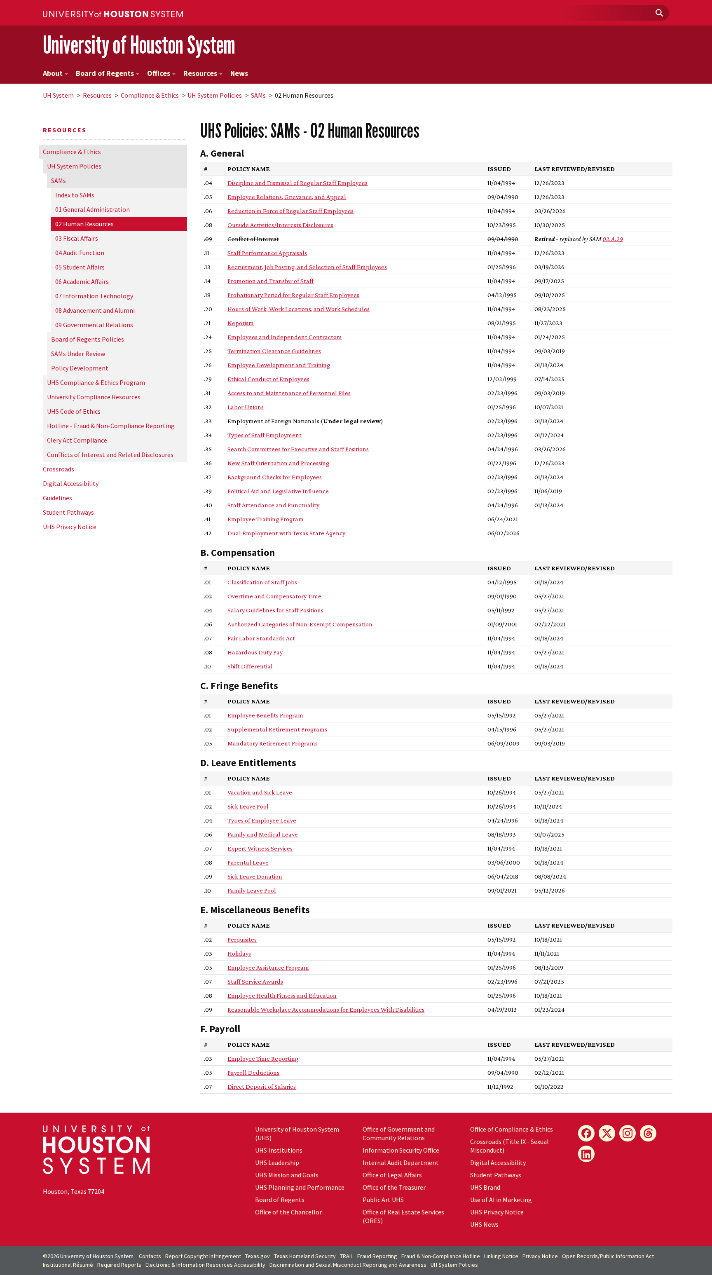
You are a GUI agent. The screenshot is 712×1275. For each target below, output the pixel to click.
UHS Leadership (277, 1162)
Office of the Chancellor (288, 1212)
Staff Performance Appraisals (267, 252)
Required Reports (119, 1264)
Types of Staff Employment (264, 434)
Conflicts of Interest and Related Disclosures (110, 454)
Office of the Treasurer (394, 1187)
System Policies (214, 95)
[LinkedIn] (586, 1154)
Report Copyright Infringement (203, 1256)
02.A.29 (612, 238)
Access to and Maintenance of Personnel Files (289, 392)
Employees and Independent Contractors (284, 336)
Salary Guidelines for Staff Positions (275, 610)
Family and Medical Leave (262, 834)
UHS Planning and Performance (299, 1187)
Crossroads (58, 469)
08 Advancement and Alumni (95, 310)
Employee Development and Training (278, 364)
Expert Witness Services (260, 848)
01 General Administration (92, 209)
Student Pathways (68, 512)
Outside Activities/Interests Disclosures (280, 224)
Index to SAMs (74, 195)
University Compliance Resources (94, 397)
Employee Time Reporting (262, 1058)
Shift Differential (250, 666)
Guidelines (57, 498)
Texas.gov (257, 1256)
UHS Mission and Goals (287, 1175)
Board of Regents (105, 73)
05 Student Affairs (80, 267)
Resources (200, 73)
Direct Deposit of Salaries (261, 1086)
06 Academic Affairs (82, 281)
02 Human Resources (84, 224)
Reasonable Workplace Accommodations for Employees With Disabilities (325, 1009)
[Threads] (648, 1133)
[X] (607, 1133)
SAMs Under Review (78, 353)
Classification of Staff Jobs (262, 582)
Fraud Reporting (377, 1256)
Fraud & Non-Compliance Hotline (440, 1256)
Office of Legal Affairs (392, 1175)
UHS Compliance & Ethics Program (96, 382)
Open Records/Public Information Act (608, 1256)
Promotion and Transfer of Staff (270, 280)
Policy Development (79, 368)
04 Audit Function (79, 252)
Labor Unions (245, 406)
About (53, 73)
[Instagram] (627, 1133)
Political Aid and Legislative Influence (278, 491)
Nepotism (240, 322)
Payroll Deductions (253, 1072)
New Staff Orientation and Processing (278, 462)
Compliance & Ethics (150, 95)
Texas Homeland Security (305, 1256)
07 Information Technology (94, 296)
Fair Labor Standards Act (261, 638)
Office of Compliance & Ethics (511, 1129)
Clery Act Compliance (77, 440)
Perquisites (242, 939)
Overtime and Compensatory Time (274, 596)
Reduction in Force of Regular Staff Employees (290, 210)
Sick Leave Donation (254, 876)
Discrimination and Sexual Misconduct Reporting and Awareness (347, 1264)
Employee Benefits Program (265, 715)
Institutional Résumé (68, 1264)
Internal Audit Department (401, 1162)
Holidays (239, 953)
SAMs (258, 95)
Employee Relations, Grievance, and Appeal (286, 196)
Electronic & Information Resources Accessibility (205, 1264)
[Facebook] (586, 1133)
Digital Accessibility (70, 483)
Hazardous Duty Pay (255, 652)
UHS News (484, 1224)
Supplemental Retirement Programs (277, 729)
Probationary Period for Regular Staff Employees (293, 294)
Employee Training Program (265, 519)
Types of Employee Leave (261, 820)
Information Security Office (401, 1150)
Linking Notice (501, 1256)
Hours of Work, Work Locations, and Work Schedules (298, 308)
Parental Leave (248, 862)
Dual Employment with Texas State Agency (286, 533)
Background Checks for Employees (274, 476)
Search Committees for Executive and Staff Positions (298, 448)
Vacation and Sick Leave (259, 792)
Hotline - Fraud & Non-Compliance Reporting (111, 426)
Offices (158, 73)
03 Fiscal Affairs (76, 238)
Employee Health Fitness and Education (282, 995)
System (58, 95)
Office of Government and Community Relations (399, 1133)
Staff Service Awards (255, 981)
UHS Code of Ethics (74, 411)
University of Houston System (139, 45)
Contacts (150, 1256)
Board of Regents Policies (87, 339)
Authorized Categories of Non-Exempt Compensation (299, 624)
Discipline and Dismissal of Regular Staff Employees (297, 182)
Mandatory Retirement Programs (272, 743)
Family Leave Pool (251, 890)
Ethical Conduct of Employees (268, 378)
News (239, 73)
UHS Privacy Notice (69, 527)
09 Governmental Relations (94, 325)
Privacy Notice (540, 1256)
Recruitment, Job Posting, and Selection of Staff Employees (307, 266)
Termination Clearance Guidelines (274, 350)
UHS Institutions (278, 1150)
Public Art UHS (383, 1199)
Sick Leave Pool (248, 806)
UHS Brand (485, 1187)
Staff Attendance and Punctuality (273, 505)
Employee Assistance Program (268, 967)
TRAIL (346, 1256)
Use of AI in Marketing (501, 1199)
